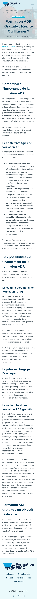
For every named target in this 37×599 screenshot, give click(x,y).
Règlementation (24, 10)
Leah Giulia (13, 37)
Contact (9, 578)
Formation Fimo (11, 10)
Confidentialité (24, 574)
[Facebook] (13, 596)
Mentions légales (24, 578)
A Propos (10, 574)
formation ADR (8, 47)
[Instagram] (24, 596)
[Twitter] (19, 596)
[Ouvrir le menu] (32, 4)
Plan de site (18, 582)
